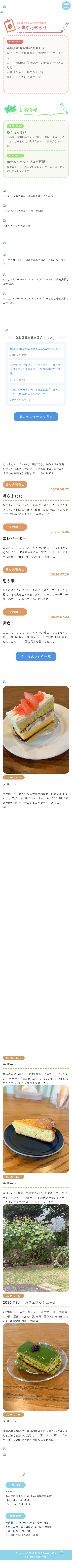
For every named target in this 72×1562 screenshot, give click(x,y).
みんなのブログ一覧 (36, 656)
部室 (49, 141)
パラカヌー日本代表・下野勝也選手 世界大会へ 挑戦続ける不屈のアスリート (35, 391)
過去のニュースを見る (36, 416)
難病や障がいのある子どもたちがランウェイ (35, 348)
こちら (19, 72)
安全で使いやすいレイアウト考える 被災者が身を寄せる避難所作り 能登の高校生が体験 (35, 368)
